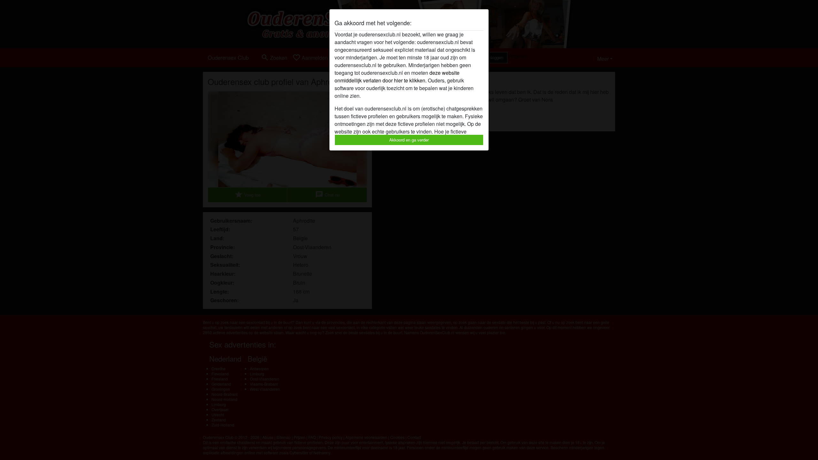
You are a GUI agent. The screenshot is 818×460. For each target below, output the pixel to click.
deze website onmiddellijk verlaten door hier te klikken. (397, 76)
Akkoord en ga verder (409, 140)
